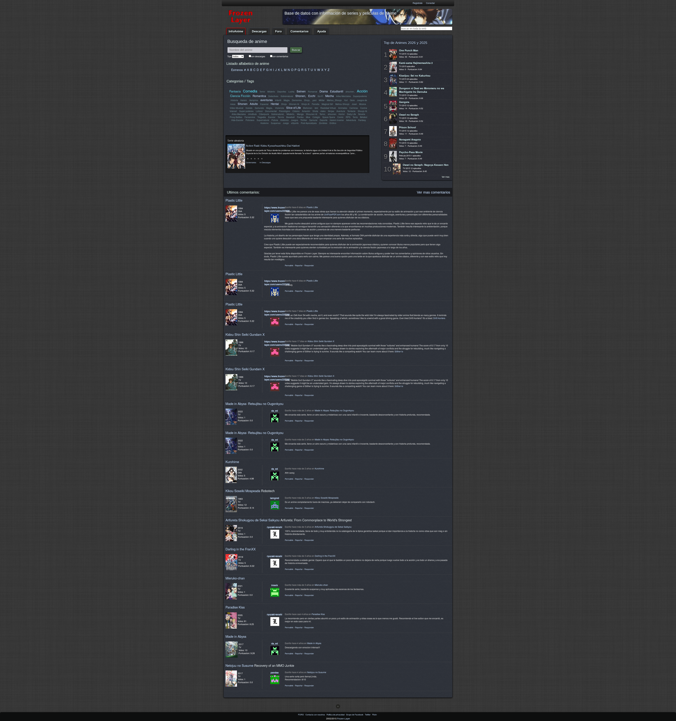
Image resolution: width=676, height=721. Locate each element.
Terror (262, 91)
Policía (274, 119)
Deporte (323, 119)
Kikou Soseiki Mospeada (243, 490)
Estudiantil (336, 91)
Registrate (418, 2)
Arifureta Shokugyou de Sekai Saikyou (253, 520)
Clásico (296, 111)
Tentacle (351, 111)
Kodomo (265, 122)
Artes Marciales (343, 96)
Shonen (243, 104)
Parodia (315, 103)
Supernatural (263, 119)
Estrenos (237, 69)
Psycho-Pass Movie (411, 152)
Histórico (284, 119)
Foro (278, 31)
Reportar (299, 265)
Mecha (329, 96)
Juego (286, 122)
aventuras (266, 100)
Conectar (430, 2)
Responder (309, 265)
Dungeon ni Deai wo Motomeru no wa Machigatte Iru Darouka (421, 89)
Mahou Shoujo (342, 103)
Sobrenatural (287, 96)
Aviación (306, 111)
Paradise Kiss (235, 607)
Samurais (259, 107)
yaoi (314, 100)
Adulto (254, 104)
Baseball (290, 117)
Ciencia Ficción (240, 95)
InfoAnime (236, 31)
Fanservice (250, 117)
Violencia (279, 107)
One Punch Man (408, 50)
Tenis (355, 117)
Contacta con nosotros (315, 714)
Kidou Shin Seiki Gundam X (245, 334)
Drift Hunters (439, 318)
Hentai (275, 104)
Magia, (269, 107)
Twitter (368, 714)
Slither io (399, 351)
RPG (348, 117)
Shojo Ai (305, 103)
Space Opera (328, 117)
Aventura (340, 111)
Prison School (407, 127)
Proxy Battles (236, 117)
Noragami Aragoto (410, 139)
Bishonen (307, 107)
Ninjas (331, 111)
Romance (312, 91)
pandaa (274, 672)
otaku (323, 111)
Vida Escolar (237, 119)
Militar (322, 100)
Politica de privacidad (336, 714)
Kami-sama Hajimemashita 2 (416, 63)
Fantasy (362, 119)
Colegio (316, 117)
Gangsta (404, 102)
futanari (233, 111)
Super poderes (246, 111)
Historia (234, 100)
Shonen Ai (294, 103)
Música (362, 103)
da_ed (274, 410)
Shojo (284, 103)
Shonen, (300, 96)
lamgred (274, 498)
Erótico (333, 122)
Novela (361, 114)
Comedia (250, 90)
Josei (354, 103)
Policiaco (250, 119)
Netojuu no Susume (239, 665)
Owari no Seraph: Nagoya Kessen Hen (426, 165)
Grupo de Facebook (355, 714)
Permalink (289, 265)
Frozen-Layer (343, 718)
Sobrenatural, (277, 114)
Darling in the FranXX (241, 549)
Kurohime (232, 461)
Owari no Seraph (409, 114)
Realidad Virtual (328, 107)
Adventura (351, 119)
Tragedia (261, 117)
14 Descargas (265, 162)
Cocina (363, 107)
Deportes (281, 91)
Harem (243, 100)
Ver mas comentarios (433, 192)
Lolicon (259, 111)
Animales (342, 107)
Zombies (323, 122)
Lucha (291, 91)
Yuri (346, 100)
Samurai (313, 119)
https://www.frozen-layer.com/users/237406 (277, 209)
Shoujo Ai (362, 111)
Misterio (271, 91)
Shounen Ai (311, 114)
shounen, (350, 91)
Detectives (273, 96)
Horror (342, 114)
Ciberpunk (264, 114)
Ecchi (311, 96)
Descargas (259, 31)
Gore (352, 100)
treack (274, 585)
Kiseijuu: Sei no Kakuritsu (414, 75)
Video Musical (236, 107)
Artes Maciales (239, 114)
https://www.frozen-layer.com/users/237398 (277, 313)
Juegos (294, 119)
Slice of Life (293, 108)
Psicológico (284, 111)
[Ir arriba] (338, 706)
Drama (324, 91)
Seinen (301, 91)
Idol (316, 107)
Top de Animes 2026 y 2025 (405, 43)
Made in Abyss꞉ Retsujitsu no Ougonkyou (254, 403)
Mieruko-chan (235, 578)
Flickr (374, 714)
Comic (340, 117)
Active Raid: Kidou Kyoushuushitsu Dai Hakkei (273, 145)
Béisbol (363, 117)
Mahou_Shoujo (334, 100)
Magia (287, 100)
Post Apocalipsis (309, 122)
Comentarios (299, 31)
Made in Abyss (236, 636)
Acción (362, 90)
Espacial (264, 103)
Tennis (281, 117)
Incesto (249, 107)
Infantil (278, 100)
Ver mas (445, 176)
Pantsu (300, 117)
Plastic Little (234, 200)
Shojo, (307, 100)
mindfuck (252, 114)
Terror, (323, 114)
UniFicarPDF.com (332, 214)
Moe (308, 117)
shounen (332, 114)
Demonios (297, 100)
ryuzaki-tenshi (274, 527)
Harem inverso (337, 119)
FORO (301, 714)
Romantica (259, 96)
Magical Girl (327, 103)
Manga (300, 114)
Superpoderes (360, 96)
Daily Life (351, 114)
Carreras (353, 107)
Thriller (303, 119)
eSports (295, 122)
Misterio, (291, 114)
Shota (315, 111)
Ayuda (321, 31)
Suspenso (276, 122)
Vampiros (253, 100)
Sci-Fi (320, 96)
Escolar (271, 117)
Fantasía (235, 91)
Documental (271, 111)
